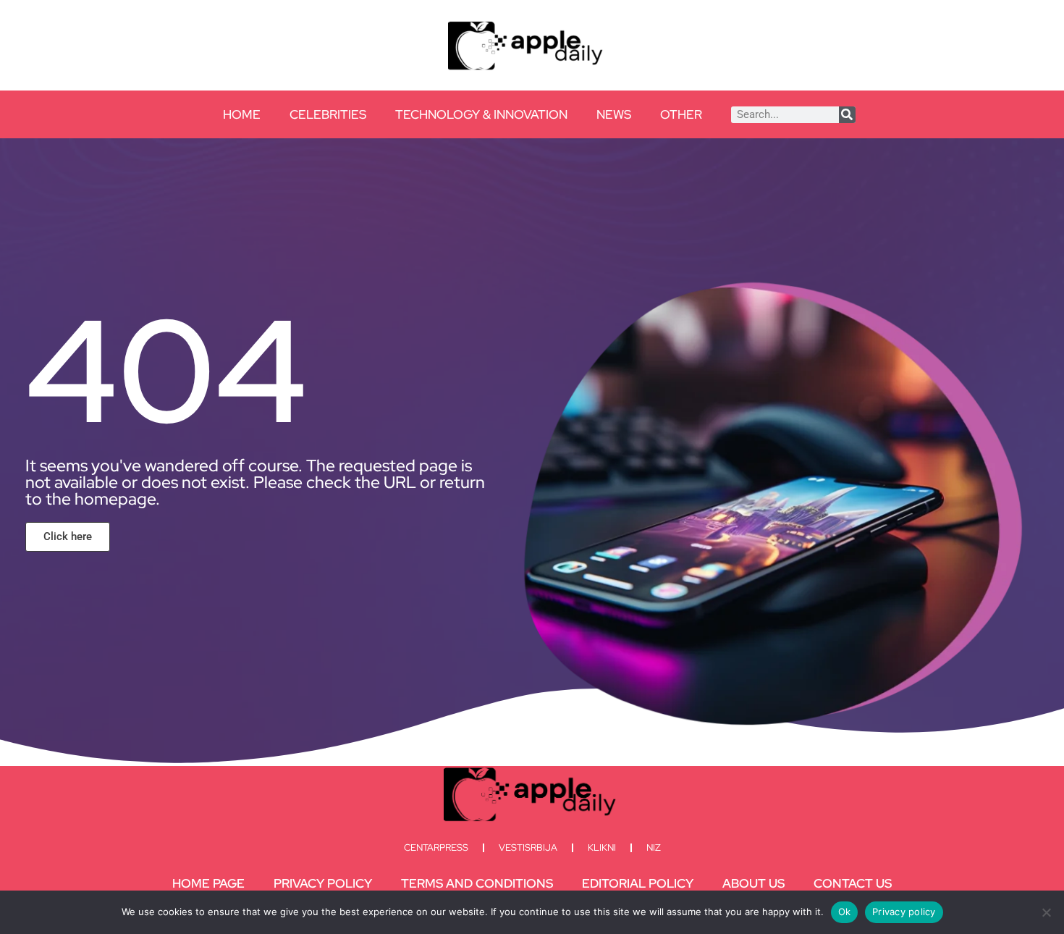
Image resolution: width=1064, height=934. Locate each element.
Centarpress (436, 847)
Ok (844, 911)
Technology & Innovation (481, 114)
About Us (753, 883)
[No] (1046, 912)
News (613, 114)
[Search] (847, 114)
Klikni (602, 847)
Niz (653, 847)
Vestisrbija (528, 847)
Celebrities (328, 114)
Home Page (208, 883)
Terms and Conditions (477, 883)
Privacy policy (904, 911)
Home (242, 114)
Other (681, 114)
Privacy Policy (323, 883)
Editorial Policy (637, 883)
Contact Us (853, 883)
